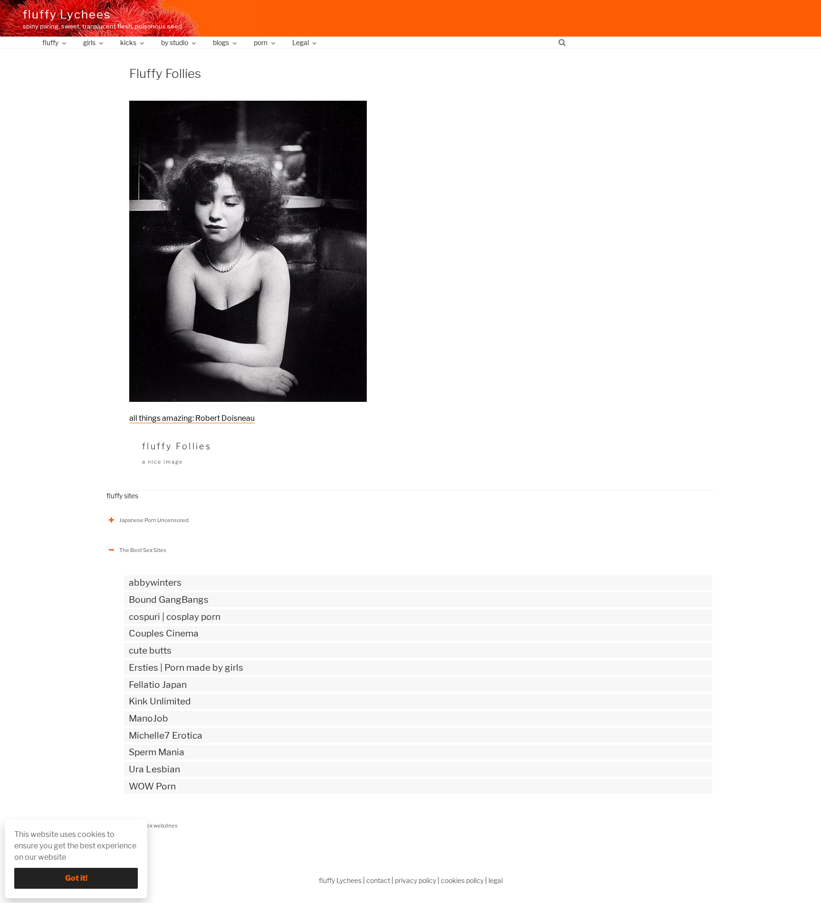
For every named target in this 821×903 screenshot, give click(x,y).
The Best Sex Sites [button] (142, 550)
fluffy (50, 42)
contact (378, 880)
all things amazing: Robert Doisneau (192, 418)
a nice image (162, 461)
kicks (128, 42)
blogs (221, 42)
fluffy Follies (176, 446)
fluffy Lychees (67, 14)
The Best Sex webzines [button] (148, 825)
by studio (174, 42)
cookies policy (462, 880)
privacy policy (415, 880)
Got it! (76, 878)
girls (89, 42)
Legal (300, 42)
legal (495, 880)
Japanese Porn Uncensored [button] (154, 520)
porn (260, 42)
